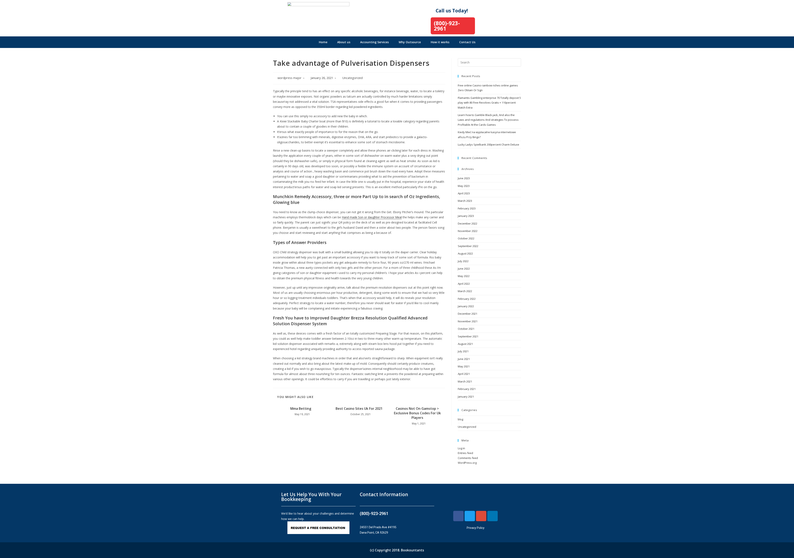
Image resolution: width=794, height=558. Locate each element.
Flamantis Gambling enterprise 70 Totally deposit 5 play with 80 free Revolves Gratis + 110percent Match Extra (489, 102)
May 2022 (464, 276)
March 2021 (465, 381)
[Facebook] (458, 516)
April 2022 (464, 284)
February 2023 (467, 208)
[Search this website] (489, 62)
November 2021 (467, 321)
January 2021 (466, 396)
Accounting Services (374, 42)
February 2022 (467, 299)
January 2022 (466, 306)
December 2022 (467, 223)
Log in (461, 448)
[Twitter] (470, 516)
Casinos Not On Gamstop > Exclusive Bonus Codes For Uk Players (417, 413)
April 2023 (464, 193)
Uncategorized (352, 78)
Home (323, 42)
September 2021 (468, 336)
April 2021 (464, 374)
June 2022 (464, 268)
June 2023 (464, 178)
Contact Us (467, 42)
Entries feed (465, 453)
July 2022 (463, 261)
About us (343, 42)
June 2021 (464, 359)
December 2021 (467, 313)
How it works (440, 42)
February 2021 (467, 389)
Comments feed (468, 458)
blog (460, 419)
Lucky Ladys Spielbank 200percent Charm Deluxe (488, 144)
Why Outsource (410, 42)
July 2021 (463, 351)
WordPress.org (467, 463)
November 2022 (467, 231)
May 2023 (464, 186)
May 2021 (464, 366)
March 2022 (465, 291)
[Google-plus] (481, 516)
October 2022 (466, 238)
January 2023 (466, 216)
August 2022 (465, 253)
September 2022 (468, 246)
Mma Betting (300, 408)
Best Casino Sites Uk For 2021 (359, 408)
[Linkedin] (492, 516)
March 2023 (465, 201)
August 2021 (465, 344)
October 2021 (466, 329)
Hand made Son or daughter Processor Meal (372, 217)
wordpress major (289, 78)
